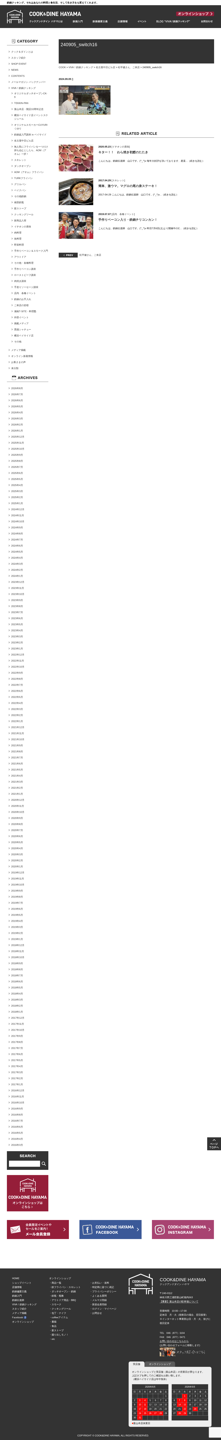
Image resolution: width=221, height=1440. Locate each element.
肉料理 (17, 232)
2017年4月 (17, 1066)
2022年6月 (17, 691)
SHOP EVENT (19, 63)
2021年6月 (17, 763)
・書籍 (52, 1321)
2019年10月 (17, 884)
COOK (62, 67)
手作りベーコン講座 (25, 269)
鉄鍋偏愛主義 (19, 1291)
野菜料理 (19, 244)
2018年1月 (17, 1011)
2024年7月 (17, 539)
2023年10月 (17, 594)
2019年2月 (17, 933)
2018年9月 (17, 963)
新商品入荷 (20, 220)
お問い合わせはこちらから (174, 1341)
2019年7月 (17, 902)
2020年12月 (17, 800)
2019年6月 (17, 908)
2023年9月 (17, 600)
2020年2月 (17, 860)
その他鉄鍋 (20, 196)
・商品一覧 (55, 1282)
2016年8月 (17, 1114)
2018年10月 (17, 957)
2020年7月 (17, 830)
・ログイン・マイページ (103, 1308)
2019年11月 (17, 878)
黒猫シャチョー (22, 329)
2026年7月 (17, 394)
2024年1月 (17, 576)
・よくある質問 (98, 1295)
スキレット (118, 180)
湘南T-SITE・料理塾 (25, 311)
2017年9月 (17, 1036)
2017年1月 (17, 1084)
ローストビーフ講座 (25, 275)
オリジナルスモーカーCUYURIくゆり (30, 126)
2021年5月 (17, 769)
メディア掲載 (18, 350)
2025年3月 (17, 491)
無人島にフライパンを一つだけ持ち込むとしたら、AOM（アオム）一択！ (31, 150)
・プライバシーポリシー (103, 1291)
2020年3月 (17, 854)
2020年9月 (17, 818)
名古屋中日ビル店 (105, 67)
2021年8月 (17, 751)
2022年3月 (17, 709)
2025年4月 (17, 485)
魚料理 (17, 238)
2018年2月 (17, 1005)
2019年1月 (17, 939)
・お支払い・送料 (99, 1282)
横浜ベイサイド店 (23, 335)
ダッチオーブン (22, 166)
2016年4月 (17, 1139)
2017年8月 (17, 1042)
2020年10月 (17, 812)
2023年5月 (17, 624)
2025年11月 (17, 442)
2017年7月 (17, 1048)
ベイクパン (20, 190)
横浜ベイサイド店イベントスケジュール (31, 117)
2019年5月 (17, 915)
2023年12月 (17, 582)
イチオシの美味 (120, 146)
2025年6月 (17, 473)
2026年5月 (17, 406)
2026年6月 (17, 400)
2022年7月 (17, 685)
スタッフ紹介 (18, 57)
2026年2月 (17, 424)
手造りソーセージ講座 (26, 287)
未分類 (14, 368)
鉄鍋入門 (17, 1295)
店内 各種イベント (123, 214)
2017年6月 (17, 1054)
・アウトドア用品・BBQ (62, 1300)
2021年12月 (17, 727)
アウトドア (20, 256)
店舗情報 (17, 1287)
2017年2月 (17, 1078)
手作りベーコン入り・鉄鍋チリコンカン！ (127, 219)
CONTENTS (18, 76)
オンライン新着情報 (22, 356)
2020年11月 (17, 806)
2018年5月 (17, 987)
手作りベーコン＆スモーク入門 (31, 250)
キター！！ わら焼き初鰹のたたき (123, 152)
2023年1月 (17, 648)
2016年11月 (17, 1096)
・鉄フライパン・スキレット (65, 1287)
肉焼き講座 (20, 281)
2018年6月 (17, 981)
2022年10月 (17, 666)
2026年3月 (17, 418)
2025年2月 (17, 497)
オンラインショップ (23, 1321)
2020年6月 (17, 836)
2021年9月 (17, 745)
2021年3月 (17, 781)
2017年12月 (17, 1017)
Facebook (17, 1317)
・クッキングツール (60, 1308)
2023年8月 (17, 606)
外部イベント (21, 317)
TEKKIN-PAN (21, 103)
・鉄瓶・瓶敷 (56, 1295)
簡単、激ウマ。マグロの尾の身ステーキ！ (127, 186)
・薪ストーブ (56, 1330)
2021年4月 (17, 775)
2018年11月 (17, 951)
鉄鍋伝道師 (18, 1300)
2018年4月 (17, 993)
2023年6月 (17, 618)
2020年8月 (17, 824)
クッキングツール (23, 214)
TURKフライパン (23, 178)
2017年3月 (17, 1072)
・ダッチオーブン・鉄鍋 (62, 1291)
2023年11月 (17, 588)
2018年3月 (17, 999)
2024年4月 (17, 557)
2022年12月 (17, 654)
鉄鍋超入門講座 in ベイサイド (30, 134)
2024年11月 (17, 515)
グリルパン (20, 184)
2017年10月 (17, 1030)
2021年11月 (17, 733)
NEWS (14, 69)
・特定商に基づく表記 (102, 1287)
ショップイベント (21, 1282)
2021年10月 (17, 739)
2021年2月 (17, 787)
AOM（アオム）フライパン (29, 172)
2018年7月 (17, 975)
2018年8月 (17, 969)
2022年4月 (17, 703)
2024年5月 (17, 551)
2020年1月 (17, 866)
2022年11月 (17, 660)
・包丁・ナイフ (57, 1313)
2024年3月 (17, 563)
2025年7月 (17, 467)
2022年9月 (17, 672)
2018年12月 (17, 945)
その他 (17, 341)
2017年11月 (17, 1023)
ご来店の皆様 (21, 305)
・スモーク (55, 1304)
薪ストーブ (20, 208)
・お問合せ (96, 1313)
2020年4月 (17, 848)
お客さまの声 (18, 362)
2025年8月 (17, 461)
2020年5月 (17, 842)
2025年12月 (17, 436)
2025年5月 (17, 479)
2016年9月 (17, 1108)
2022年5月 (17, 697)
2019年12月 (17, 872)
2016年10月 (17, 1102)
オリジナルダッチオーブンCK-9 (30, 95)
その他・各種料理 (23, 263)
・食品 (52, 1326)
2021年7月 (17, 757)
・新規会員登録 (98, 1304)
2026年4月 (17, 412)
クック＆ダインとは (22, 51)
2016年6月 (17, 1126)
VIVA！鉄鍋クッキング (81, 67)
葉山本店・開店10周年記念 (29, 109)
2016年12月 (17, 1090)
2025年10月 (17, 448)
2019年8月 (17, 896)
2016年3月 (17, 1145)
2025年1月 (17, 503)
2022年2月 (17, 715)
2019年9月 (17, 890)
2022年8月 (17, 678)
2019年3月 (17, 927)
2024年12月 (17, 509)
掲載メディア (21, 323)
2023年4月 (17, 630)
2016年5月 (17, 1132)
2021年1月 (17, 793)
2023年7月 (17, 612)
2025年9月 (17, 454)
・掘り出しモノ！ (59, 1334)
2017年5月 (17, 1060)
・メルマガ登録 (98, 1300)
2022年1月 (17, 721)
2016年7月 (17, 1120)
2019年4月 (17, 921)
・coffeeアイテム (58, 1317)
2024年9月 (17, 527)
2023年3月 (17, 636)
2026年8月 (17, 388)
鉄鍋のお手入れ (22, 299)
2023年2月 (17, 642)
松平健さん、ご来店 (129, 67)
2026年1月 (17, 430)
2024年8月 (17, 533)
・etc (52, 1339)
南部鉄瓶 (19, 202)
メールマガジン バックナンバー (28, 82)
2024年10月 (17, 521)
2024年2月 (17, 569)
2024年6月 (17, 545)
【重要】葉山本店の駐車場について (179, 1301)
